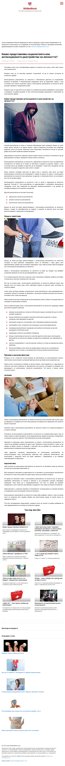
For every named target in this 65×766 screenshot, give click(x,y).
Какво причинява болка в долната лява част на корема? (20, 730)
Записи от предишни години (30, 61)
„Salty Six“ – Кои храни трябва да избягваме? (15, 604)
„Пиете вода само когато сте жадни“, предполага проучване (15, 579)
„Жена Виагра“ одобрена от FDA (15, 554)
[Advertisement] (32, 26)
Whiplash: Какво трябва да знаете (13, 653)
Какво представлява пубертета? (15, 527)
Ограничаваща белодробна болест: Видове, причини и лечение (23, 692)
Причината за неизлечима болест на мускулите (48, 604)
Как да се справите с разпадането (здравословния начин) (21, 672)
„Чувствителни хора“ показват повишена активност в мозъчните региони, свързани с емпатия (48, 528)
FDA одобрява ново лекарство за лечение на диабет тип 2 (21, 711)
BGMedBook (30, 8)
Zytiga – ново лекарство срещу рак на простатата (48, 579)
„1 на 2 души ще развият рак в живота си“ (46, 554)
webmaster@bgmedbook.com (40, 46)
